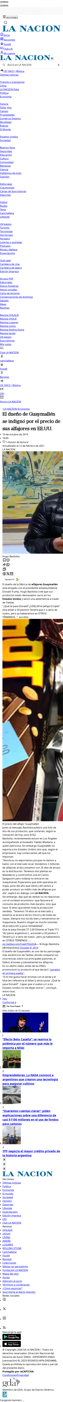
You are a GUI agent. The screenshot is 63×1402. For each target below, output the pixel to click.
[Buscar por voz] (59, 65)
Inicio (7, 35)
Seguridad (6, 151)
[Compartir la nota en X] (8, 574)
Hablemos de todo (10, 173)
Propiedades (7, 115)
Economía (23, 409)
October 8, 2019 (29, 947)
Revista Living (8, 326)
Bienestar (5, 166)
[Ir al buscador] (5, 22)
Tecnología (6, 231)
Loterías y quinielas (11, 242)
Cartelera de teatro (11, 267)
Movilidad (5, 122)
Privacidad (23, 1375)
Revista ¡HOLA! (8, 318)
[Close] (4, 1160)
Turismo (4, 227)
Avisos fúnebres (9, 286)
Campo (4, 111)
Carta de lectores (10, 293)
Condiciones (9, 1375)
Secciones (9, 39)
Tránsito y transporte (12, 82)
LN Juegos (5, 224)
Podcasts (5, 246)
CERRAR (4, 2)
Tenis (3, 209)
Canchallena (7, 213)
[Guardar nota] (4, 560)
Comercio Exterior (10, 118)
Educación (6, 155)
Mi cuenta (9, 53)
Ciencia (4, 169)
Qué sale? (5, 260)
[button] (31, 229)
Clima (3, 85)
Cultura (4, 158)
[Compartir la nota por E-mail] (11, 574)
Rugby (3, 206)
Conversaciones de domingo (16, 297)
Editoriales (6, 184)
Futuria (4, 104)
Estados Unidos (9, 136)
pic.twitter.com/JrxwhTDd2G (18, 944)
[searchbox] (30, 65)
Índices (4, 125)
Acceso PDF (6, 278)
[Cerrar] (52, 59)
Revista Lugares (9, 322)
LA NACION (9, 409)
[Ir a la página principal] (31, 30)
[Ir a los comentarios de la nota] (8, 560)
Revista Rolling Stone (12, 329)
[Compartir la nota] (4, 565)
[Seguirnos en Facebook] (4, 1300)
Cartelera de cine (10, 264)
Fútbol (3, 202)
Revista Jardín (8, 333)
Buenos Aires (7, 147)
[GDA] (11, 1386)
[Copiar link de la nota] (4, 569)
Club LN (8, 49)
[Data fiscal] (4, 1396)
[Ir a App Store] (11, 1346)
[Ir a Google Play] (11, 1339)
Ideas (3, 304)
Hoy (4, 998)
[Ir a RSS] (4, 1328)
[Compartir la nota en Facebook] (4, 574)
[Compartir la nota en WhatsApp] (8, 565)
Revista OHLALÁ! (9, 315)
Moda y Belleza (8, 249)
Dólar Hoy (6, 107)
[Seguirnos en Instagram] (4, 1319)
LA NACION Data (9, 89)
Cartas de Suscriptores (13, 191)
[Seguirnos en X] (4, 1309)
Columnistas (7, 187)
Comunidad (6, 162)
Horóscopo (6, 235)
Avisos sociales (8, 289)
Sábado (4, 300)
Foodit (7, 44)
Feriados (5, 238)
